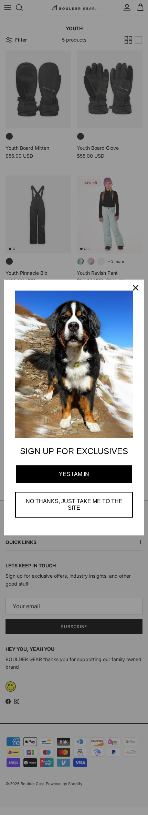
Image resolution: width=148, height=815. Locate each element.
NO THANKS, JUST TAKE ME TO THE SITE (74, 504)
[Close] (135, 288)
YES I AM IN (74, 474)
